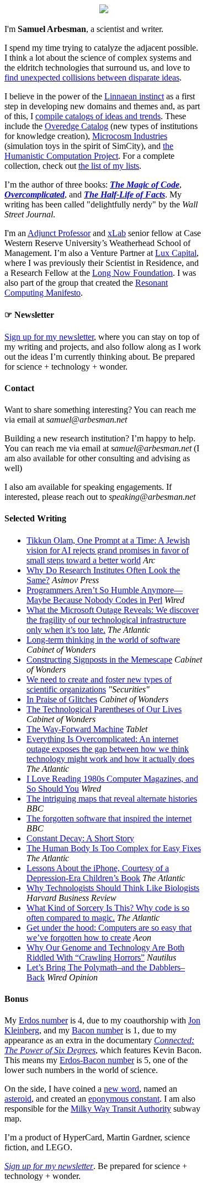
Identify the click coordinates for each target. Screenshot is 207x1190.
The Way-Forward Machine (75, 729)
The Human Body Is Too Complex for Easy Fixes (113, 848)
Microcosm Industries (129, 136)
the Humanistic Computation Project (88, 151)
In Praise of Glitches (61, 699)
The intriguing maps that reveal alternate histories (111, 798)
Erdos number (43, 1020)
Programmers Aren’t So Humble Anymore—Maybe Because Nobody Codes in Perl (104, 595)
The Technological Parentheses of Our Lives (104, 709)
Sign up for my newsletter (49, 336)
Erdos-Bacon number (97, 1060)
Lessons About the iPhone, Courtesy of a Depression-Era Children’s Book (97, 873)
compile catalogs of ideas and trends (98, 116)
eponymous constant (124, 1098)
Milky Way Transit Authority (121, 1108)
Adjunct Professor (59, 233)
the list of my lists (108, 165)
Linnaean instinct (134, 96)
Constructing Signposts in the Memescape (99, 659)
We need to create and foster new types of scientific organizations (99, 684)
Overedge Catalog (76, 126)
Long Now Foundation (132, 273)
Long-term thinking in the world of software (103, 639)
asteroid (17, 1098)
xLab (117, 233)
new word (121, 1088)
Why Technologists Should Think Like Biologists (112, 888)
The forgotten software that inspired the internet (109, 818)
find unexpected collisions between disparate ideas (91, 77)
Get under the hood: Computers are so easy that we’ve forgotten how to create (109, 932)
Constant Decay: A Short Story (80, 838)
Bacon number (97, 1030)
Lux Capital (176, 253)
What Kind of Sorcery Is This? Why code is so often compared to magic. (107, 912)
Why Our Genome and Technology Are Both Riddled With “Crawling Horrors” (105, 952)
